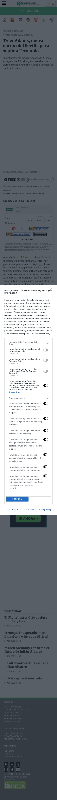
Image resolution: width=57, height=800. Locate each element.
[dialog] (28, 400)
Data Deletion (12, 509)
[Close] (51, 291)
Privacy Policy (45, 509)
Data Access (28, 509)
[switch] (45, 350)
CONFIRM (17, 499)
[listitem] (28, 343)
